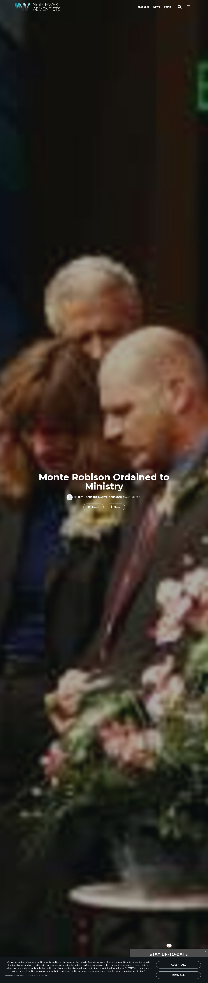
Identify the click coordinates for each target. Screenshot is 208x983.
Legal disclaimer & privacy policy (19, 975)
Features (143, 6)
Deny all (178, 975)
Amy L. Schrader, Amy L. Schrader (100, 497)
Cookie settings (42, 975)
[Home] (37, 6)
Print (167, 6)
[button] (93, 507)
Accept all (178, 964)
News (156, 6)
